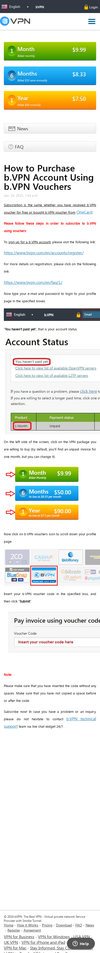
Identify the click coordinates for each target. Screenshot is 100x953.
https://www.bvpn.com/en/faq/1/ (33, 282)
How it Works (27, 925)
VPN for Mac (15, 947)
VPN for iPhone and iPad (43, 942)
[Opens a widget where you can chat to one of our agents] (81, 944)
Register (13, 930)
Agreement (32, 930)
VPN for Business (19, 936)
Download (64, 925)
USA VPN (81, 936)
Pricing (47, 925)
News (90, 925)
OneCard (84, 212)
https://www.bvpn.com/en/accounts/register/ (44, 252)
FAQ (78, 925)
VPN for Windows (54, 936)
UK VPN (11, 942)
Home (8, 925)
